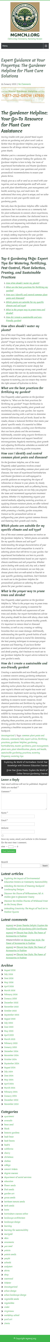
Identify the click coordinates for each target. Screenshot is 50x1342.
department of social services (17, 1177)
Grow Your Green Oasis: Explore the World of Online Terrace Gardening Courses (27, 772)
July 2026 (8, 974)
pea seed (8, 1246)
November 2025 (11, 1006)
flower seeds (10, 1185)
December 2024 (11, 1051)
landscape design (12, 1222)
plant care (6, 749)
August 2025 (9, 1018)
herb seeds (9, 1205)
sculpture (8, 1266)
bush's (7, 1144)
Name (4, 812)
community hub (17, 739)
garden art (9, 1193)
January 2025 (10, 1047)
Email (4, 820)
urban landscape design (15, 1295)
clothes (7, 1161)
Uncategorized (7, 735)
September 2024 (11, 1063)
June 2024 (8, 1075)
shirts (6, 1270)
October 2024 (10, 1059)
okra (6, 1238)
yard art (8, 1319)
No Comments (24, 84)
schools (7, 1262)
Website (4, 828)
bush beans (9, 1140)
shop (6, 1274)
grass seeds (9, 1197)
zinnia (7, 1323)
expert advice (31, 739)
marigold (8, 1234)
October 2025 (10, 1010)
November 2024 (11, 1055)
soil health (41, 749)
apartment (9, 1116)
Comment (6, 791)
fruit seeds (9, 1189)
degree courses (11, 1173)
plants (33, 749)
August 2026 (9, 970)
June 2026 (8, 978)
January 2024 (10, 1096)
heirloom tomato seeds (14, 1201)
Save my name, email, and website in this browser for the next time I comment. (24, 841)
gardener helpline (19, 742)
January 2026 (10, 998)
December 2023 (11, 1100)
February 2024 (10, 1091)
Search (4, 862)
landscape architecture (14, 1217)
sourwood (8, 1278)
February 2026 (10, 994)
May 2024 (8, 1079)
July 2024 (8, 1071)
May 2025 (8, 1031)
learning (8, 1226)
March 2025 (9, 1039)
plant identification (20, 749)
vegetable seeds (11, 1299)
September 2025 (11, 1014)
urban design (10, 1291)
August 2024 (9, 1067)
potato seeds (10, 1254)
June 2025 (8, 1027)
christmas (8, 1157)
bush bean (9, 1136)
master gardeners (23, 745)
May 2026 (8, 982)
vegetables (9, 1303)
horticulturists (7, 745)
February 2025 (10, 1043)
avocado (8, 1120)
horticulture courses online (16, 1213)
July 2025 (8, 1023)
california (8, 1149)
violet (6, 1307)
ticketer (7, 1282)
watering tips (17, 756)
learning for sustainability (16, 1230)
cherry (7, 1153)
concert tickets (10, 1169)
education (8, 1181)
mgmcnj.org (25, 34)
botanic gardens (11, 1132)
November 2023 (11, 1104)
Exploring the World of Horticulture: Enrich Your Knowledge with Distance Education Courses (26, 764)
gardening (32, 742)
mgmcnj (9, 925)
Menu (5, 45)
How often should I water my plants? (22, 283)
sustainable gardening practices (16, 752)
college (7, 1165)
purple (7, 1258)
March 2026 (9, 990)
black (6, 1128)
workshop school (11, 1315)
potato (7, 1250)
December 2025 (11, 1002)
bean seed (8, 1124)
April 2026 (9, 986)
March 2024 (9, 1087)
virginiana (9, 1311)
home (6, 1209)
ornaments (9, 1242)
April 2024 (9, 1083)
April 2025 (9, 1035)
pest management (40, 745)
